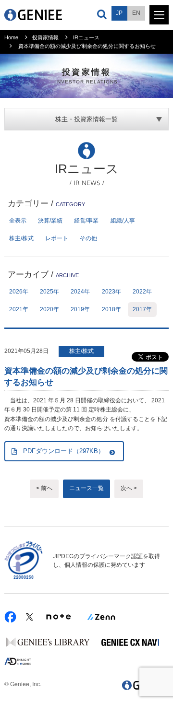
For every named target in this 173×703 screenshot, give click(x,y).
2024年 (80, 291)
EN (136, 13)
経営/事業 (86, 220)
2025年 (49, 291)
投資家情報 (45, 37)
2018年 (111, 309)
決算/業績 (50, 220)
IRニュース (86, 37)
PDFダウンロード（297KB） (63, 451)
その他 (88, 238)
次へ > (129, 488)
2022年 (142, 291)
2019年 (80, 309)
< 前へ (44, 488)
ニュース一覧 (86, 488)
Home (11, 37)
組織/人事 (123, 220)
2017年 (142, 309)
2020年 (49, 309)
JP (119, 13)
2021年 (18, 309)
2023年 (111, 291)
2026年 (18, 291)
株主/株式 (21, 238)
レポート (56, 238)
